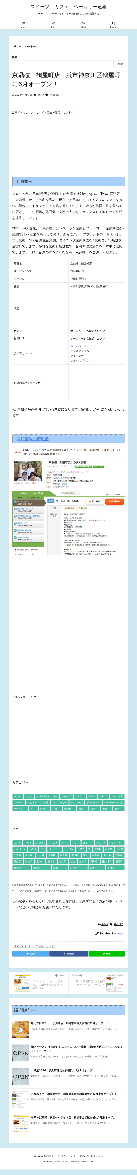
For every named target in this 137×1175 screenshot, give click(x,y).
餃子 (117, 808)
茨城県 (36, 867)
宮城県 (75, 855)
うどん (17, 796)
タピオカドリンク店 (37, 802)
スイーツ (87, 842)
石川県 (94, 861)
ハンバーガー (60, 802)
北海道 (119, 849)
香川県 (110, 867)
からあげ (66, 796)
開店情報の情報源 (33, 438)
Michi (120, 933)
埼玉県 (28, 855)
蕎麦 (105, 808)
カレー (103, 796)
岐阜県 (95, 855)
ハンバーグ (77, 802)
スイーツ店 (117, 796)
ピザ (42, 849)
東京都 (39, 861)
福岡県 (118, 861)
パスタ (32, 849)
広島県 (118, 855)
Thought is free (86, 1161)
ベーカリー (54, 849)
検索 (14, 57)
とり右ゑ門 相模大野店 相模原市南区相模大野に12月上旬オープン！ (74, 1093)
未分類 (33, 46)
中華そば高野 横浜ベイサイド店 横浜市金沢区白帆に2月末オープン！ (74, 1117)
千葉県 (17, 855)
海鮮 (81, 808)
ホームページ (78, 346)
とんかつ (79, 796)
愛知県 (17, 861)
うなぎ (28, 796)
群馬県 (17, 867)
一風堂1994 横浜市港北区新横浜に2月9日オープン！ (64, 1070)
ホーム (20, 46)
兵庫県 (108, 849)
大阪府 (51, 855)
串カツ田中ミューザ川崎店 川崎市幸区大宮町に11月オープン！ (70, 1023)
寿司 (42, 808)
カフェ (92, 796)
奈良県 (63, 855)
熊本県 (82, 861)
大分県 (40, 855)
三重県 (80, 849)
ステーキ (18, 802)
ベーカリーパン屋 (113, 802)
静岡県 (73, 867)
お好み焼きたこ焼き (46, 796)
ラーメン (18, 808)
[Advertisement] (68, 143)
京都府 (97, 849)
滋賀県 (62, 861)
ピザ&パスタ (93, 802)
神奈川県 (54, 94)
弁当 (54, 808)
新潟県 (28, 861)
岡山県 (107, 855)
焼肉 (93, 808)
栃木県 (51, 861)
